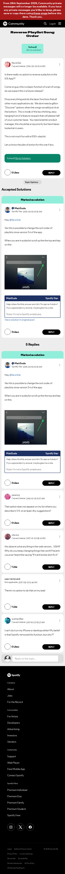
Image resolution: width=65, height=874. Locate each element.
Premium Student (16, 809)
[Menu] (59, 23)
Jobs (9, 695)
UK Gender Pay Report (15, 868)
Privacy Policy (12, 854)
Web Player (13, 762)
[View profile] (8, 64)
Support (11, 756)
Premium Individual (17, 790)
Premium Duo (14, 796)
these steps (40, 13)
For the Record (15, 702)
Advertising (13, 729)
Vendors (11, 741)
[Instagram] (11, 827)
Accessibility (23, 858)
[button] (59, 64)
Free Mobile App (16, 769)
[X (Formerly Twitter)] (20, 827)
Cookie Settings (26, 854)
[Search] (45, 23)
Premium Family (15, 802)
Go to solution (33, 50)
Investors (12, 735)
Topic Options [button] (31, 182)
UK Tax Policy (29, 863)
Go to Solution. (23, 158)
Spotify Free (13, 815)
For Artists (12, 716)
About (10, 689)
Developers (13, 722)
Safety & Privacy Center (23, 849)
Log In (52, 23)
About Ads (11, 858)
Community (16, 24)
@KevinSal (15, 219)
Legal (9, 849)
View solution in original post (19, 319)
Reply (51, 172)
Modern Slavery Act (14, 863)
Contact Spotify (15, 775)
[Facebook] (30, 827)
